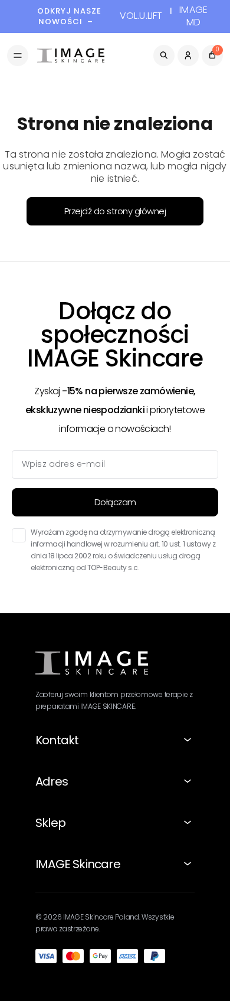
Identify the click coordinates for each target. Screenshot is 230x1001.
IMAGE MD (193, 16)
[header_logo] (70, 55)
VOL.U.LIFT (141, 16)
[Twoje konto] (188, 55)
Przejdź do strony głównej (115, 211)
